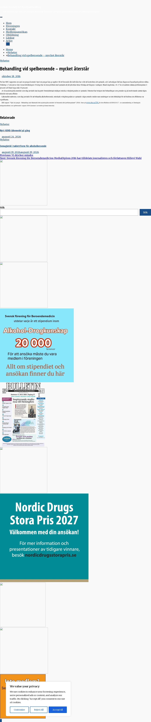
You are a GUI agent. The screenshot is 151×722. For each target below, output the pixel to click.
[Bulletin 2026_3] (23, 445)
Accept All (58, 709)
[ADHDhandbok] (24, 672)
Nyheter (4, 60)
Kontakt (10, 28)
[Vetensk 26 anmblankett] (23, 260)
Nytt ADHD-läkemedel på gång (15, 130)
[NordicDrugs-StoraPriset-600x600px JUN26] (44, 581)
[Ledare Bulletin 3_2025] (37, 381)
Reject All (39, 709)
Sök (2, 207)
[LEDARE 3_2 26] (23, 492)
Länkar (10, 37)
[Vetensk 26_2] (23, 204)
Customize (19, 709)
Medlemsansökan (16, 31)
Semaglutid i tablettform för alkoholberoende (23, 146)
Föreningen (13, 25)
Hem (9, 23)
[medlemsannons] (23, 717)
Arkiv (9, 40)
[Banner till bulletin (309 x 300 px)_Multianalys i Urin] (23, 626)
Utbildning (12, 34)
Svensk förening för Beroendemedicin (20, 7)
